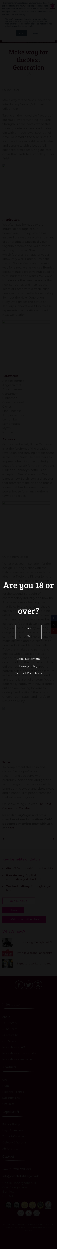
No (28, 635)
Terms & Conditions (28, 673)
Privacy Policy (28, 666)
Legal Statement (28, 658)
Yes (28, 628)
